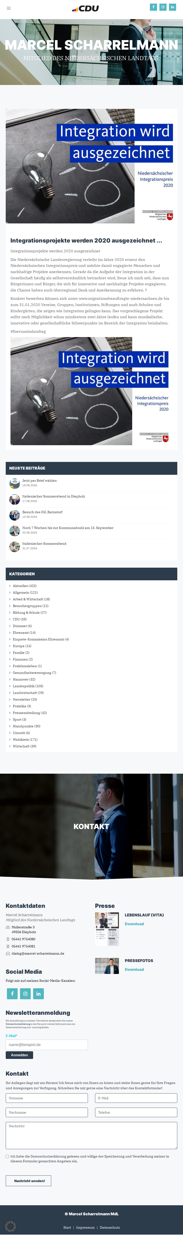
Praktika (19, 706)
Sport (17, 719)
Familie (19, 652)
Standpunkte (23, 726)
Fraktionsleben (25, 666)
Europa (19, 646)
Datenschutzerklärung (18, 1024)
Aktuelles (20, 586)
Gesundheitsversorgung (32, 673)
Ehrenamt (21, 632)
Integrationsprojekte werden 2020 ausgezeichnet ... (86, 240)
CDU (16, 619)
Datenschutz (110, 1227)
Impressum (85, 1227)
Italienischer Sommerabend (44, 543)
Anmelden (19, 1055)
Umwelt (19, 733)
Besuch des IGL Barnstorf (42, 512)
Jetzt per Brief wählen (39, 480)
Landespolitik (24, 686)
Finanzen (20, 659)
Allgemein (21, 592)
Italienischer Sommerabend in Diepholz (53, 496)
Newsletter (21, 699)
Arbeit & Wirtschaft (28, 599)
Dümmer (20, 626)
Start (67, 1227)
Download (135, 923)
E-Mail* (11, 1036)
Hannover (21, 679)
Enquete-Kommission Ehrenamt (38, 639)
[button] (10, 1226)
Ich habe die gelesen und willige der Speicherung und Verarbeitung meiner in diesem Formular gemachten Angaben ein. (89, 1158)
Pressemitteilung (26, 713)
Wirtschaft (21, 746)
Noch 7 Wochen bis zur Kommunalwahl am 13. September (67, 528)
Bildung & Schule (26, 612)
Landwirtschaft (25, 693)
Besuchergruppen (27, 606)
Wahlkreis (21, 739)
